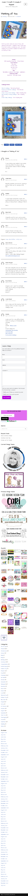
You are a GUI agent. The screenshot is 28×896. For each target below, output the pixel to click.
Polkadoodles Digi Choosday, (12, 330)
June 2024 (3, 788)
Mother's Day (4, 697)
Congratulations (4, 664)
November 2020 (4, 883)
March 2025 (4, 768)
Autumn (2, 653)
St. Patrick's (4, 706)
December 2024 (4, 774)
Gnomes (2, 679)
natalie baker (8, 178)
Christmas (3, 662)
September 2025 (5, 754)
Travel (2, 719)
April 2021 (3, 872)
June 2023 (3, 814)
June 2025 (3, 761)
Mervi (7, 225)
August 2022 (4, 836)
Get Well (3, 677)
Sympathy (12, 144)
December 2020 (4, 881)
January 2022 (4, 852)
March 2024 (4, 794)
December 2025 (5, 750)
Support (3, 710)
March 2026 (4, 743)
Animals (2, 648)
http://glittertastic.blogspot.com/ (13, 255)
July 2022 (3, 839)
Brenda (7, 158)
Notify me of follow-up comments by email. (13, 392)
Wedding (3, 724)
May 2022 (3, 843)
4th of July (3, 646)
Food (2, 673)
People (2, 702)
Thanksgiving (4, 717)
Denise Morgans (9, 262)
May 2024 (3, 790)
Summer (3, 708)
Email (3, 360)
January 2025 (4, 772)
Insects (2, 690)
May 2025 (3, 763)
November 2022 (4, 830)
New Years (3, 699)
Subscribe (5, 418)
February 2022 (4, 850)
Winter (2, 726)
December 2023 (4, 801)
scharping (4, 16)
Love (2, 693)
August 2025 (4, 757)
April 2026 (3, 741)
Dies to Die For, (9, 333)
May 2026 (3, 739)
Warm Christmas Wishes (6, 435)
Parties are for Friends (6, 440)
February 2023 (4, 823)
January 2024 (4, 799)
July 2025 (3, 759)
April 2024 (3, 792)
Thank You (3, 715)
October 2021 (4, 858)
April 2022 (3, 845)
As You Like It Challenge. (11, 335)
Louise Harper (9, 299)
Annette (7, 314)
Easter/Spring (4, 666)
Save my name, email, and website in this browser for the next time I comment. (13, 389)
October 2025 (4, 752)
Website (4, 365)
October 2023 (4, 805)
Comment (4, 370)
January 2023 (4, 825)
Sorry (2, 704)
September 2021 (4, 861)
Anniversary (3, 651)
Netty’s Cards (13, 325)
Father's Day (4, 668)
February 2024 (4, 796)
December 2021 (4, 854)
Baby (2, 655)
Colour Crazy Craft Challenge (8, 93)
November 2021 (4, 856)
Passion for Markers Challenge (9, 89)
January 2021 (4, 878)
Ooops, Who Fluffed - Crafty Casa (14, 239)
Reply (25, 159)
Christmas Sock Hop (5, 438)
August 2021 (3, 863)
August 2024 (4, 783)
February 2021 (4, 876)
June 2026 (3, 737)
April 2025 (3, 765)
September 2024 (5, 781)
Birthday (3, 659)
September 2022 (5, 834)
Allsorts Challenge (5, 88)
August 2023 (4, 810)
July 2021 (3, 865)
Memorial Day (4, 695)
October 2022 (4, 832)
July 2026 (3, 734)
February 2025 (4, 770)
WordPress (12, 894)
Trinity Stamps (18, 144)
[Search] (25, 428)
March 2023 (4, 821)
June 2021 (3, 867)
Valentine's (3, 721)
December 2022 (4, 827)
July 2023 (3, 812)
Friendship (3, 675)
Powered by (4, 421)
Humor (2, 688)
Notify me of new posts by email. (11, 394)
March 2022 (4, 847)
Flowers (6, 144)
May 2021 (3, 870)
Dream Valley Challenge (7, 97)
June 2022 (3, 841)
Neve (2, 894)
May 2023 (3, 816)
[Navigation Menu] (25, 4)
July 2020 (3, 885)
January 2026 (4, 748)
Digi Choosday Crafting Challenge (9, 94)
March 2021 (3, 874)
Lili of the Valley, (9, 332)
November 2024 (4, 777)
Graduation (3, 682)
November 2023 (4, 803)
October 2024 (4, 779)
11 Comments (18, 16)
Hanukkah (3, 686)
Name (3, 354)
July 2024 (3, 785)
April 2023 (3, 819)
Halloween (3, 684)
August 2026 (4, 732)
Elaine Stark (8, 212)
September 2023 (5, 808)
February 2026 (4, 746)
